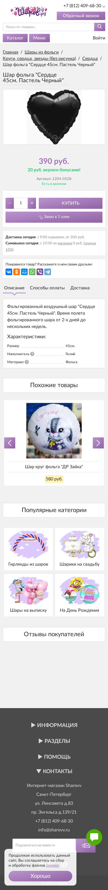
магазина (65, 243)
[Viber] (40, 272)
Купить (70, 203)
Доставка (80, 288)
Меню (39, 38)
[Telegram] (47, 272)
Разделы (57, 741)
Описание (14, 288)
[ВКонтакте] (9, 272)
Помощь (57, 757)
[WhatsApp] (32, 272)
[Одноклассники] (16, 272)
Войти (98, 38)
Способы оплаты (47, 288)
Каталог (15, 38)
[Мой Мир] (24, 272)
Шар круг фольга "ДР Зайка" (54, 467)
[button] (40, 876)
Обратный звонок (81, 16)
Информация (57, 725)
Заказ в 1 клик (57, 217)
